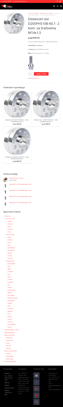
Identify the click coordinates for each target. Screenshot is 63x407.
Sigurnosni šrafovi (9, 335)
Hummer (10, 240)
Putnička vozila (44, 13)
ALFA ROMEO (11, 263)
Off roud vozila (10, 234)
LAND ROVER (11, 248)
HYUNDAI (10, 282)
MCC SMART (11, 295)
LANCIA (10, 287)
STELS (9, 232)
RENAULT (51, 13)
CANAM (10, 221)
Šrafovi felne (9, 359)
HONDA (10, 279)
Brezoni (8, 353)
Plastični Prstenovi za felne (8, 392)
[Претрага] (57, 6)
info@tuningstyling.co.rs (21, 1)
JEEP (9, 245)
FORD (9, 237)
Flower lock (9, 338)
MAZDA (10, 293)
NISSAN (10, 253)
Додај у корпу (41, 74)
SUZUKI (10, 255)
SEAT (9, 314)
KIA (9, 285)
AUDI (9, 266)
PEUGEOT (10, 308)
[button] (22, 15)
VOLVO (10, 327)
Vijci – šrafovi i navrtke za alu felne (8, 378)
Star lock (8, 345)
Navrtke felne (10, 356)
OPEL (9, 306)
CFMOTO (10, 224)
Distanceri (36, 13)
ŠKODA (10, 316)
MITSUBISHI (11, 250)
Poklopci (7, 385)
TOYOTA (10, 258)
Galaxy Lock (9, 340)
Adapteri (7, 382)
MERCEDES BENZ (12, 298)
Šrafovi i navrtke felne (11, 351)
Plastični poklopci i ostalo (12, 330)
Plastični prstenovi (10, 332)
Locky (7, 343)
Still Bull (8, 348)
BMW (9, 269)
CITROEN (10, 271)
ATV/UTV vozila (10, 218)
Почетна (30, 13)
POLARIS (10, 229)
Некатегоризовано (10, 361)
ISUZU (9, 242)
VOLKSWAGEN (12, 324)
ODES (9, 226)
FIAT (9, 274)
